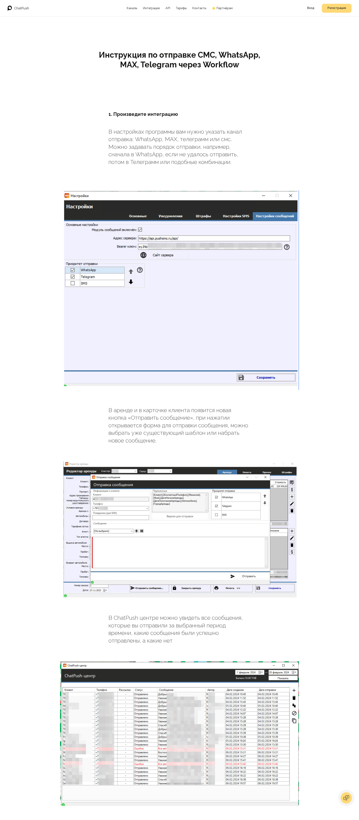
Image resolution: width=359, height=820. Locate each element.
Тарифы (181, 8)
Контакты (199, 8)
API (167, 8)
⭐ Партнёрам (222, 8)
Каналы (132, 8)
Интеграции (151, 8)
